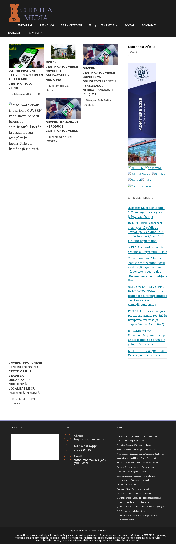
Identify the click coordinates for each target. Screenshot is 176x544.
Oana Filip (137, 497)
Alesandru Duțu (141, 436)
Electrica (121, 471)
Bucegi (149, 445)
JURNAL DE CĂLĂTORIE (127, 484)
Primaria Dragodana (125, 502)
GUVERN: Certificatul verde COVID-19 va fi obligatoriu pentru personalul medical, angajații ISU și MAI (99, 81)
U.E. (38, 94)
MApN (146, 489)
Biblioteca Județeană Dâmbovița (131, 445)
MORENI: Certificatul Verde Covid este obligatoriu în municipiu (62, 71)
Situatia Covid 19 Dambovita (129, 515)
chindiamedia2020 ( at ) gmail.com (90, 461)
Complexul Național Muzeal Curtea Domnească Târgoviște (136, 458)
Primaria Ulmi (139, 506)
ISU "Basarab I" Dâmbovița (128, 480)
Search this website (141, 46)
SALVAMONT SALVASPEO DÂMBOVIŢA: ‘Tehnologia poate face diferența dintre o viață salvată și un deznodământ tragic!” (147, 295)
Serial (143, 511)
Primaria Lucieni (143, 502)
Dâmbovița (146, 462)
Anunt (157, 436)
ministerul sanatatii (144, 493)
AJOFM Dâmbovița (125, 436)
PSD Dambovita (123, 511)
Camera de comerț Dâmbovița (129, 449)
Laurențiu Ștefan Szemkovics (129, 489)
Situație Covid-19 (150, 515)
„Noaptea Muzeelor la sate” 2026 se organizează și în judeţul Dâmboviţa (146, 212)
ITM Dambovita (147, 480)
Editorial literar (148, 467)
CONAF (120, 462)
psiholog (135, 511)
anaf (151, 436)
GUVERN (89, 104)
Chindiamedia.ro (150, 449)
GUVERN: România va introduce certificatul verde (62, 126)
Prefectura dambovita (152, 497)
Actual (50, 90)
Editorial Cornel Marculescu (129, 467)
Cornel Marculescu (132, 462)
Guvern (143, 471)
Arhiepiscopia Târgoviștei (134, 440)
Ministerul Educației (126, 493)
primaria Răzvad (124, 506)
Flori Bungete (132, 471)
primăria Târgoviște (155, 506)
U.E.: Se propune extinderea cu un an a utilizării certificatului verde (26, 79)
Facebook (18, 427)
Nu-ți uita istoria (124, 497)
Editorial (156, 462)
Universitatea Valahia (126, 519)
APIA (119, 440)
